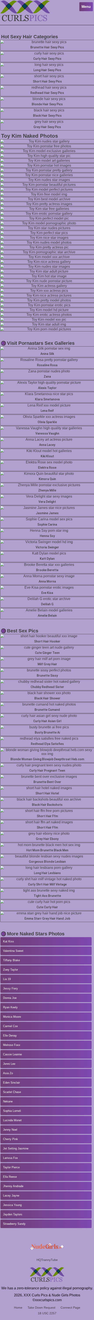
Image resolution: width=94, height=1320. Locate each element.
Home (18, 1307)
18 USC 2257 (47, 1313)
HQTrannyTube (47, 1260)
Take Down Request (41, 1307)
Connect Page (70, 1307)
